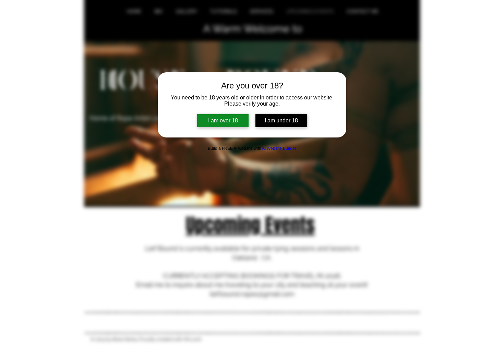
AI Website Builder (279, 148)
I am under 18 (281, 120)
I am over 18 (223, 120)
